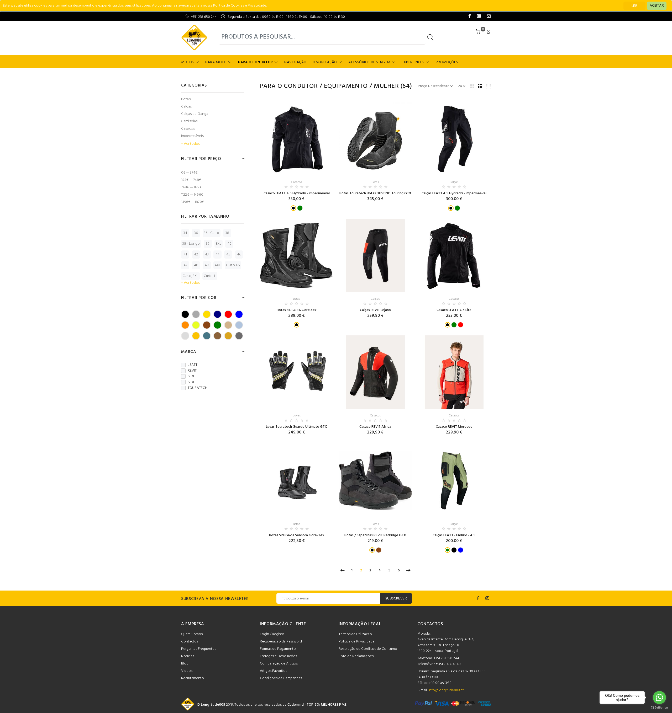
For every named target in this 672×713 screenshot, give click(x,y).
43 (207, 254)
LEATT (192, 365)
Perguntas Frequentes (198, 649)
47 (185, 265)
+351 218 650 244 (204, 17)
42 (196, 254)
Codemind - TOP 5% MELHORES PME (316, 705)
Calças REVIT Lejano (375, 310)
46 (239, 254)
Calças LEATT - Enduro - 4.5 (454, 535)
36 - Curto (211, 233)
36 (196, 233)
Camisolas (189, 121)
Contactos (189, 642)
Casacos (188, 129)
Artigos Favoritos (273, 671)
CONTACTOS (430, 624)
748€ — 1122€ (191, 187)
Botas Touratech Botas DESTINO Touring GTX (375, 193)
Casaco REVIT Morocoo (454, 427)
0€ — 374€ (189, 173)
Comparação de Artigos (279, 664)
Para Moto (216, 62)
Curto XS (233, 265)
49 (207, 265)
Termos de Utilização (355, 634)
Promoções (447, 62)
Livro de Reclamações (356, 656)
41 (185, 254)
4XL (218, 265)
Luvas (297, 415)
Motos (187, 62)
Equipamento (346, 86)
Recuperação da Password (281, 642)
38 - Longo (191, 244)
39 (207, 244)
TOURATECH (197, 388)
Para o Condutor (255, 62)
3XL (218, 244)
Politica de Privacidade (357, 642)
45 (228, 254)
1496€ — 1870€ (192, 202)
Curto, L (210, 276)
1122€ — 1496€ (192, 195)
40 (229, 244)
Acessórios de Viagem (369, 62)
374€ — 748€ (191, 180)
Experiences (413, 62)
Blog (184, 664)
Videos (186, 671)
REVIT (192, 371)
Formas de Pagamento (278, 649)
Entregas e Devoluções (278, 656)
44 (218, 254)
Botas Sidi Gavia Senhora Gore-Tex (296, 535)
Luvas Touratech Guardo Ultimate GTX (296, 427)
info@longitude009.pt (446, 690)
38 (227, 233)
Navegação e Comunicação (310, 62)
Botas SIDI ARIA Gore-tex (297, 310)
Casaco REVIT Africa (375, 427)
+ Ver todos (190, 144)
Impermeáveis (192, 136)
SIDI (191, 376)
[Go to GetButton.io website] (659, 707)
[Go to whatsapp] (659, 697)
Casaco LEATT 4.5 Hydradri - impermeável (297, 193)
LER (634, 6)
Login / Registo (272, 634)
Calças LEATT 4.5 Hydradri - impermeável (454, 193)
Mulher (386, 86)
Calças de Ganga (194, 114)
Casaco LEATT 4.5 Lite (454, 310)
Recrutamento (192, 678)
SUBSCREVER (396, 599)
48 (196, 265)
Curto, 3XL (190, 276)
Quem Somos (192, 634)
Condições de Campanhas (281, 678)
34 (185, 233)
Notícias (187, 656)
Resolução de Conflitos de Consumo (368, 649)
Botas (186, 99)
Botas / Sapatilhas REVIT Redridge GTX (375, 535)
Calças (186, 107)
